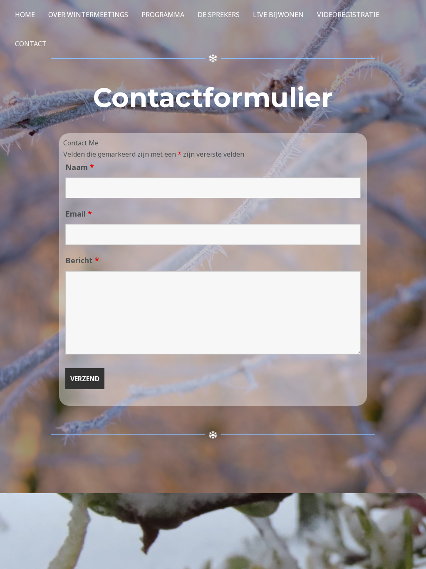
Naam (79, 167)
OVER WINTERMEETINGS (88, 14)
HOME (25, 14)
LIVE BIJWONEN (278, 14)
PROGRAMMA (162, 14)
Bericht (82, 260)
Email (78, 214)
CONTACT (31, 43)
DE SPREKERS (219, 14)
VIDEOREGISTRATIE (348, 14)
